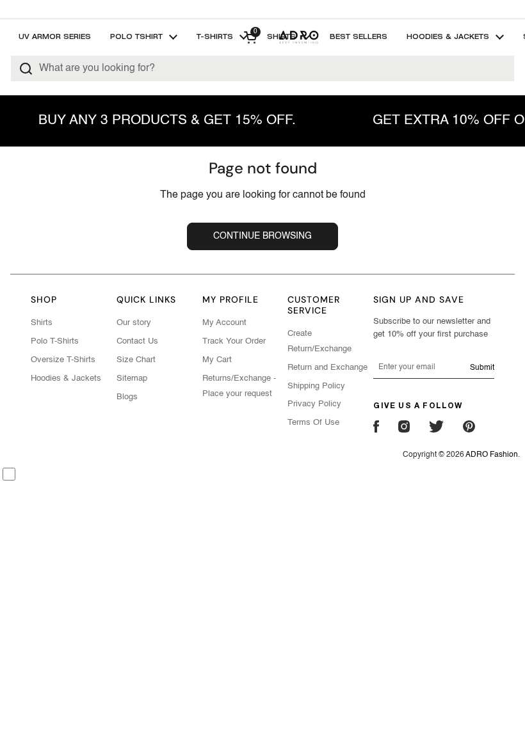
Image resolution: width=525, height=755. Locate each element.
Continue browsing (262, 236)
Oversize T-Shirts (63, 360)
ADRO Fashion (491, 455)
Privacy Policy (314, 404)
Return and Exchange (327, 367)
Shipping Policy (316, 386)
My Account (224, 323)
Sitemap (132, 378)
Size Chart (136, 360)
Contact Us (137, 341)
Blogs (127, 397)
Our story (134, 323)
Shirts (41, 323)
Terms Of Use (313, 422)
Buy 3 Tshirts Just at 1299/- (262, 9)
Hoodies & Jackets (66, 378)
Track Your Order (234, 341)
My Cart (217, 360)
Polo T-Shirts (55, 341)
